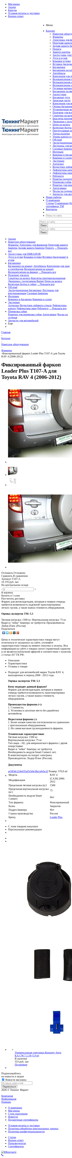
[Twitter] (7, 633)
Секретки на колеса (19, 278)
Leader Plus (56, 817)
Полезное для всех (18, 275)
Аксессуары (59, 94)
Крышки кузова (62, 61)
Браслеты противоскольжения (48, 278)
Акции (12, 238)
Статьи (50, 203)
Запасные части (61, 100)
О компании (62, 203)
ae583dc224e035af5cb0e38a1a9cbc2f (28, 771)
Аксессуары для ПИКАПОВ (24, 254)
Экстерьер (58, 160)
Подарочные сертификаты (23, 1119)
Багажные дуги (61, 97)
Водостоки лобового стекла (36, 305)
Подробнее (21, 1064)
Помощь (6, 1102)
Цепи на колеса (61, 124)
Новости (13, 1116)
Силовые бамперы (37, 293)
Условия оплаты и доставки (24, 1125)
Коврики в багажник (20, 299)
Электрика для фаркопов (33, 244)
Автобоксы (59, 73)
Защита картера (61, 52)
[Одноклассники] (11, 633)
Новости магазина (15, 1079)
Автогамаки (59, 188)
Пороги (57, 49)
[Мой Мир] (14, 633)
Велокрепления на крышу (39, 269)
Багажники (59, 67)
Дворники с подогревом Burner (26, 281)
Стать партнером (17, 1113)
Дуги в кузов (60, 58)
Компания (7, 1095)
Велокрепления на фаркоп (23, 272)
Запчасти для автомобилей (23, 320)
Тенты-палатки (61, 133)
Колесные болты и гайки (22, 284)
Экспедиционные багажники (25, 290)
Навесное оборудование (21, 241)
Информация (8, 1099)
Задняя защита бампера (31, 247)
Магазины (14, 1110)
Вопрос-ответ (16, 1140)
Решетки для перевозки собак (25, 314)
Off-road (57, 139)
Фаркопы (58, 36)
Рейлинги (58, 176)
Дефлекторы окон (26, 308)
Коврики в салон (62, 157)
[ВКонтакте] (4, 633)
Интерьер (58, 151)
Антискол (58, 163)
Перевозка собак (62, 182)
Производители (17, 1143)
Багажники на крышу (20, 266)
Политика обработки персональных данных (33, 1128)
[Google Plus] (18, 633)
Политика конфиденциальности (26, 1131)
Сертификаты (16, 1146)
